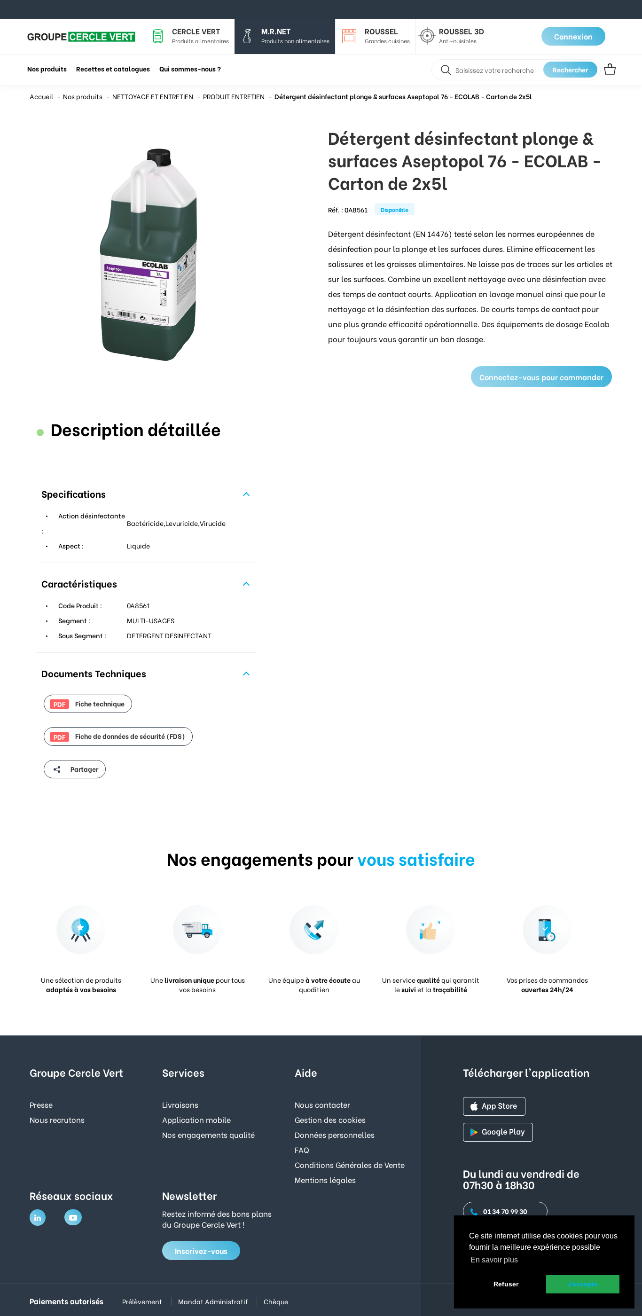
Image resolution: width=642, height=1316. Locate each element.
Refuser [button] (505, 1284)
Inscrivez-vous (201, 1250)
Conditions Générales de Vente (350, 1164)
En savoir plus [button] (494, 1260)
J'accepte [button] (582, 1284)
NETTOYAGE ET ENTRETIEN (152, 96)
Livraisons (180, 1104)
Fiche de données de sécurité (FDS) (119, 736)
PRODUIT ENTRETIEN (234, 96)
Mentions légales (325, 1179)
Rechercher (570, 69)
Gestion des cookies (330, 1119)
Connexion (573, 36)
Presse (41, 1104)
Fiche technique (89, 703)
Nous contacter (322, 1104)
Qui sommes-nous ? (190, 68)
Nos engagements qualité (208, 1134)
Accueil (41, 96)
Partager (83, 769)
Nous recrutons (57, 1119)
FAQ (302, 1149)
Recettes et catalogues (113, 68)
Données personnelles (335, 1134)
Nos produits (82, 96)
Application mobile (196, 1119)
